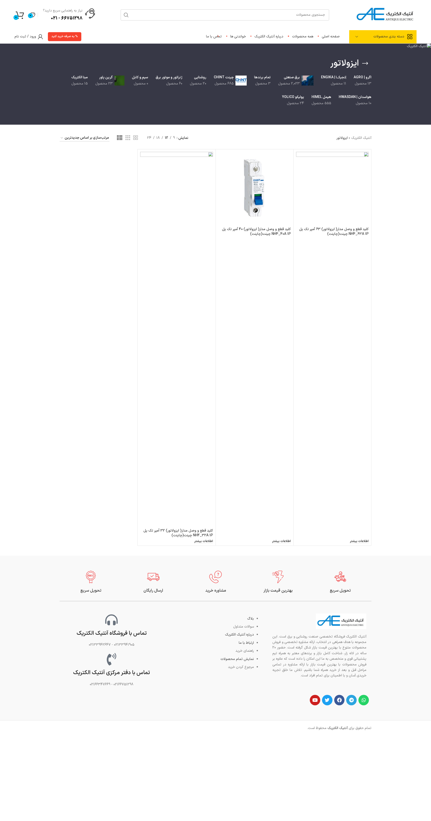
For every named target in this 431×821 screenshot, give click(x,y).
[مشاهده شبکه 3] (127, 138)
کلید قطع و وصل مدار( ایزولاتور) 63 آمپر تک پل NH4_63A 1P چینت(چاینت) (334, 232)
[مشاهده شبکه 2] (135, 138)
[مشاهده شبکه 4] (119, 138)
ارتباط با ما (246, 642)
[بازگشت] (365, 64)
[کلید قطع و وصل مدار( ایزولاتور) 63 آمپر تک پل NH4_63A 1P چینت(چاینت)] (332, 188)
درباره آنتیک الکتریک (239, 634)
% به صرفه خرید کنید (64, 36)
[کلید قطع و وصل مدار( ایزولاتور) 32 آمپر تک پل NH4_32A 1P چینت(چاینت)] (176, 339)
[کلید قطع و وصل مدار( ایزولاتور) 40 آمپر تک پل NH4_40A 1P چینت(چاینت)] (254, 188)
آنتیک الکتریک (361, 138)
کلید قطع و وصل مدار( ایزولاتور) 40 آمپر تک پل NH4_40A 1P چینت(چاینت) (256, 232)
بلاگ (250, 618)
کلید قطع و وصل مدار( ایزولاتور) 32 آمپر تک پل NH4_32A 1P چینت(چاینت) (178, 533)
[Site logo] (386, 14)
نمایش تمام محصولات (237, 659)
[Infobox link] (340, 582)
